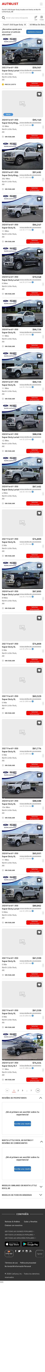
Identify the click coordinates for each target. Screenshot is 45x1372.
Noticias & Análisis (12, 1221)
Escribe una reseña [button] (22, 1123)
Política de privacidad (28, 1262)
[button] (36, 18)
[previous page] (7, 1090)
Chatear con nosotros (13, 1225)
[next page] (38, 1090)
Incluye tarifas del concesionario (30, 70)
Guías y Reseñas (30, 1221)
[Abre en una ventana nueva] (12, 1244)
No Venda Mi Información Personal (18, 1266)
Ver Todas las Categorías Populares (20, 1238)
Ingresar (39, 1254)
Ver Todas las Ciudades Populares (19, 1231)
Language (9, 1253)
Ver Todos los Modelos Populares (20, 1234)
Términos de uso (11, 1262)
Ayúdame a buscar (35, 32)
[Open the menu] (41, 4)
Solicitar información (34, 84)
